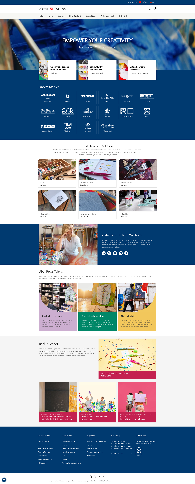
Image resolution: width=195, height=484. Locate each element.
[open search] (150, 9)
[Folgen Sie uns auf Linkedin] (99, 476)
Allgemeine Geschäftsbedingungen (59, 481)
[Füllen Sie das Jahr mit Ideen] (137, 402)
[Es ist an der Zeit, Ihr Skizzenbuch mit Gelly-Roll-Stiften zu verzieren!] (58, 402)
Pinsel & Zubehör (75, 16)
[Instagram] (109, 253)
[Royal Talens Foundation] (97, 298)
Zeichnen (61, 16)
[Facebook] (115, 253)
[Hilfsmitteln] (138, 200)
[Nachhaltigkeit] (137, 298)
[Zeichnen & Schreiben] (97, 169)
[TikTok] (126, 253)
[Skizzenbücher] (57, 200)
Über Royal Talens (131, 2)
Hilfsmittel (123, 16)
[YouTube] (104, 253)
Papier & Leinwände (107, 16)
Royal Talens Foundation (70, 448)
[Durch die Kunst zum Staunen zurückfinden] (97, 402)
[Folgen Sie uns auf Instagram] (95, 476)
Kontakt (65, 459)
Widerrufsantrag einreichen (71, 463)
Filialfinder (144, 2)
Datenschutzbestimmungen (80, 481)
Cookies (93, 481)
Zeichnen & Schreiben (45, 448)
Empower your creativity (95, 452)
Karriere (65, 445)
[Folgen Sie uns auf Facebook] (91, 476)
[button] (153, 2)
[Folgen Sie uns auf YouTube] (103, 476)
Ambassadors (91, 456)
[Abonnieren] (130, 454)
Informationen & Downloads (96, 441)
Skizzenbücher (91, 16)
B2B (63, 456)
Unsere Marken (43, 441)
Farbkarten (90, 445)
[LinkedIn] (121, 253)
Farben (51, 16)
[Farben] (57, 169)
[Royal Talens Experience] (58, 298)
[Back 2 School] (127, 359)
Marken (41, 16)
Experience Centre (68, 452)
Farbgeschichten (92, 448)
